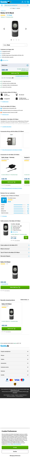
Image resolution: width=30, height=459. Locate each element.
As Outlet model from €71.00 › (21, 76)
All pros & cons (5, 114)
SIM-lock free (5, 60)
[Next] (25, 28)
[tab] (11, 39)
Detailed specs (5, 101)
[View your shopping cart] (28, 2)
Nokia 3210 (3, 10)
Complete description (6, 126)
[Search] (28, 5)
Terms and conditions (11, 396)
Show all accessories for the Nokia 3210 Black (12, 149)
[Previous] (4, 28)
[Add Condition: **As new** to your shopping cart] (26, 237)
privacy (9, 444)
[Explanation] (20, 226)
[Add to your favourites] (27, 65)
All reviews (4, 216)
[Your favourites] (25, 2)
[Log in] (22, 2)
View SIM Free (5, 284)
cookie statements (17, 444)
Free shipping (7, 185)
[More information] (12, 77)
